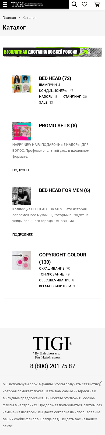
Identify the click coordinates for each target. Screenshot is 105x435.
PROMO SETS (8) (58, 125)
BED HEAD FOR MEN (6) (64, 190)
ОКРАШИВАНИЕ (54, 268)
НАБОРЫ (48, 97)
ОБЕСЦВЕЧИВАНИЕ (56, 280)
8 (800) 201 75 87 (52, 366)
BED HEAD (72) (55, 78)
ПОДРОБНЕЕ (22, 170)
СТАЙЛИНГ (75, 97)
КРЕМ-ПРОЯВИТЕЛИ (57, 286)
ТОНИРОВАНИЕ (54, 274)
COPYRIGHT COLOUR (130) (62, 258)
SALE (46, 102)
